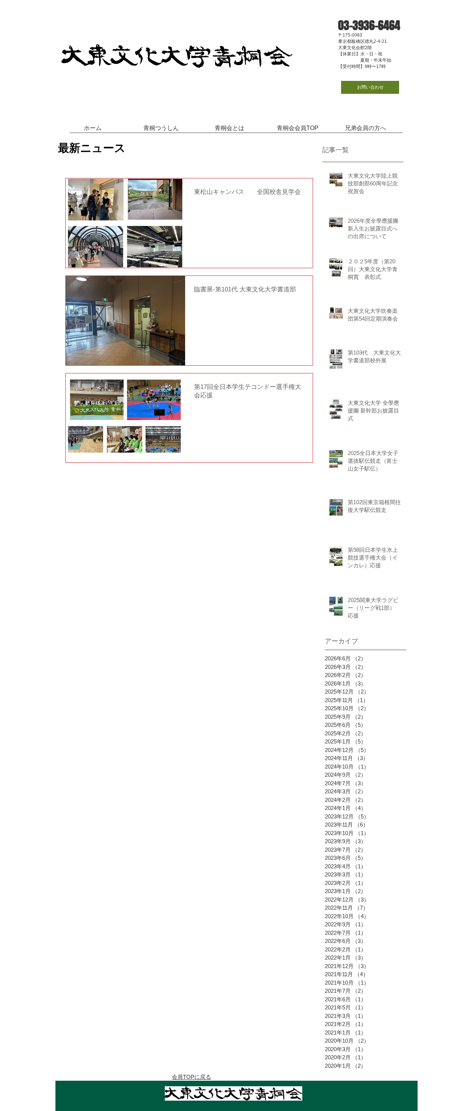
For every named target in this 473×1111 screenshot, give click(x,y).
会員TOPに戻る (191, 1077)
